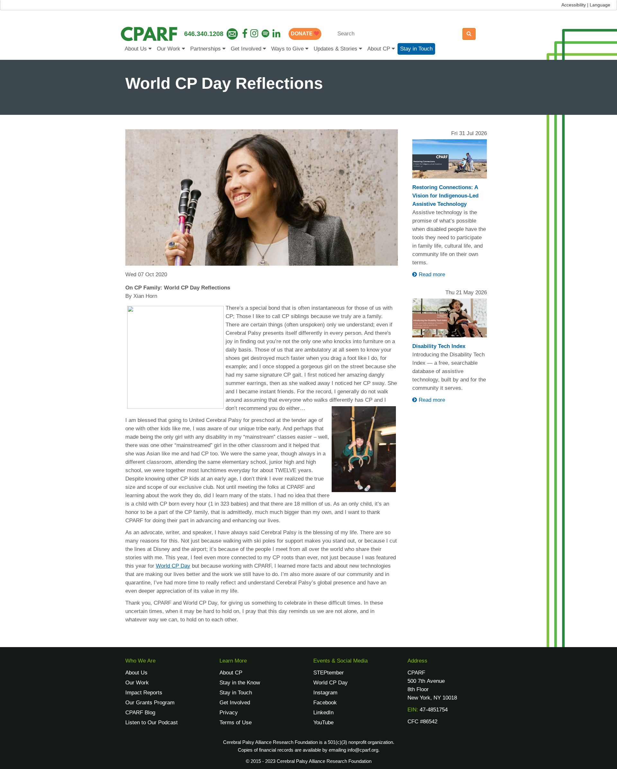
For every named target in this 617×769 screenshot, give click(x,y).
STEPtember (328, 673)
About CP (379, 49)
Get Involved (247, 49)
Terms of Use (235, 722)
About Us (136, 49)
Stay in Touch (416, 49)
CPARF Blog (140, 712)
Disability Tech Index (438, 346)
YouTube (323, 722)
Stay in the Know (239, 683)
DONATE (302, 33)
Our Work (169, 49)
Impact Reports (143, 693)
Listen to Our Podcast (151, 722)
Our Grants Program (149, 703)
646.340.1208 (203, 33)
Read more (431, 274)
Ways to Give (288, 49)
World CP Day (330, 683)
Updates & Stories (336, 49)
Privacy (228, 712)
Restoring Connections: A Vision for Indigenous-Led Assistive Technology (445, 195)
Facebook (325, 703)
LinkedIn (323, 712)
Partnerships (206, 49)
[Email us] (232, 34)
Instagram (325, 693)
